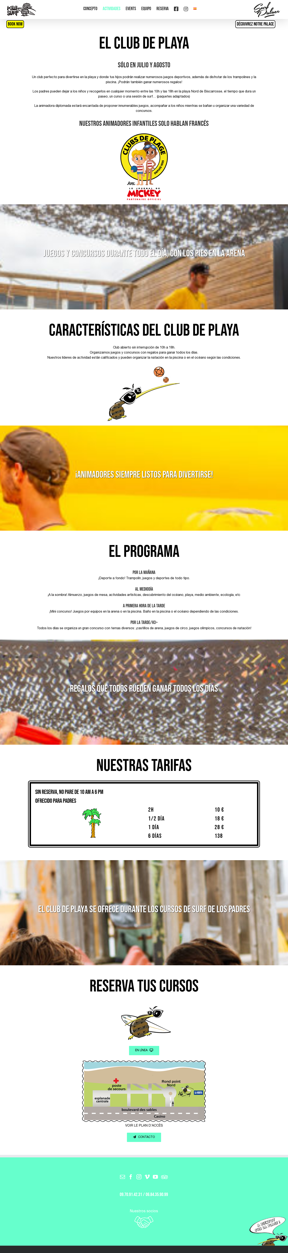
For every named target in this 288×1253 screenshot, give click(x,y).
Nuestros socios (144, 1211)
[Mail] (122, 1176)
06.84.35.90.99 (157, 1194)
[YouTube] (155, 1176)
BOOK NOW (15, 24)
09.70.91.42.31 (131, 1194)
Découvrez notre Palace (255, 24)
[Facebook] (130, 1176)
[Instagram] (138, 1176)
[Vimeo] (147, 1176)
